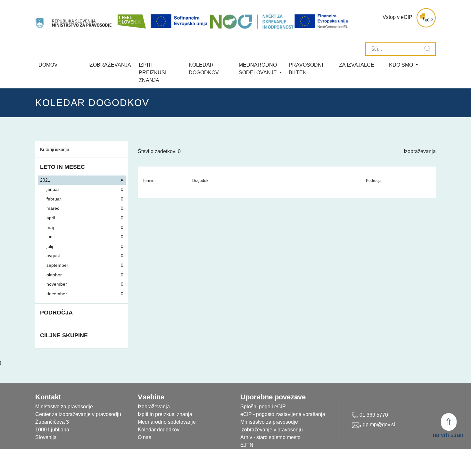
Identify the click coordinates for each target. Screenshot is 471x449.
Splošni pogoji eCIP (263, 406)
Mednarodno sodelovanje (167, 422)
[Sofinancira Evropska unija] (180, 21)
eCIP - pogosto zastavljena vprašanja (282, 414)
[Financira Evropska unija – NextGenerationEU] (321, 21)
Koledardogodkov (204, 68)
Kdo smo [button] (401, 65)
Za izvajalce (356, 65)
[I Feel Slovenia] (131, 17)
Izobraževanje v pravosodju (271, 429)
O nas (144, 437)
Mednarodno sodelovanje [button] (258, 68)
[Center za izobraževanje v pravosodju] (74, 17)
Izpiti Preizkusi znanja (152, 72)
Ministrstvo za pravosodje (269, 422)
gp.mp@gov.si (378, 424)
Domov (48, 65)
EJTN (246, 445)
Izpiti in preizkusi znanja (165, 414)
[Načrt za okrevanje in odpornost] (251, 21)
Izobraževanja (109, 65)
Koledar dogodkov (158, 429)
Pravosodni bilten (306, 68)
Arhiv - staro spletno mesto (270, 437)
